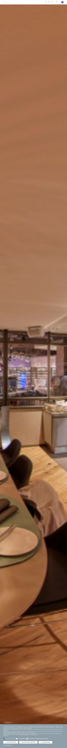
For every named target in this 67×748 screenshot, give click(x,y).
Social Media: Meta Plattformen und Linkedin (38, 738)
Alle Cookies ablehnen (45, 742)
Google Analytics (21, 738)
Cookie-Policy (34, 734)
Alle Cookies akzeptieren (11, 742)
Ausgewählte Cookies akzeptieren (28, 742)
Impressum (5, 735)
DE (8, 2)
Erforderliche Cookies (10, 738)
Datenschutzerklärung (25, 734)
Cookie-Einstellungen (7, 745)
